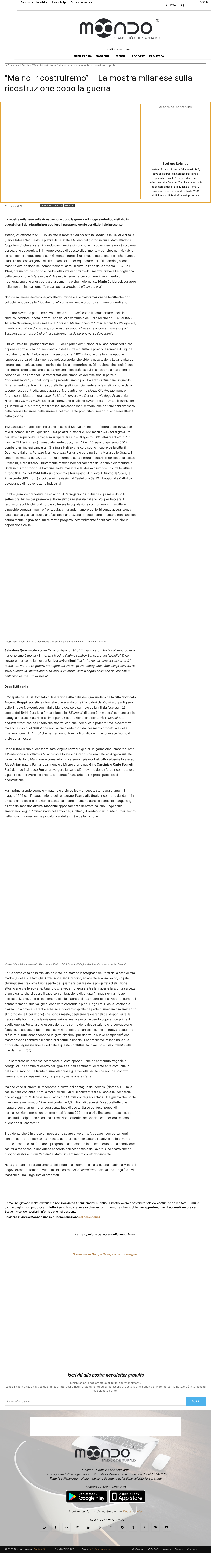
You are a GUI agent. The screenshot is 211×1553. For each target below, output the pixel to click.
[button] (177, 5)
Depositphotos (133, 1511)
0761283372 (66, 1549)
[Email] (96, 1190)
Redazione (138, 1549)
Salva (58, 1191)
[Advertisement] (105, 1317)
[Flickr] (66, 1527)
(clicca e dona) (89, 1217)
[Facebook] (34, 1190)
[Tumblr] (106, 1190)
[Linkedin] (77, 1190)
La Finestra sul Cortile (17, 65)
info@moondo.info (99, 1549)
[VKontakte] (155, 1527)
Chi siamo (192, 1549)
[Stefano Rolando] (175, 134)
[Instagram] (78, 1527)
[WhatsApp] (68, 1190)
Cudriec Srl (39, 1549)
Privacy (179, 1549)
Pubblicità (153, 1549)
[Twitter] (44, 1190)
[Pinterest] (100, 1527)
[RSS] (111, 1527)
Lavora (167, 1549)
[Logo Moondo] (119, 29)
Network (69, 205)
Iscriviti (196, 1401)
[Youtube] (167, 1527)
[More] (115, 1190)
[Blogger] (44, 1527)
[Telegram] (87, 1190)
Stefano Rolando (176, 163)
